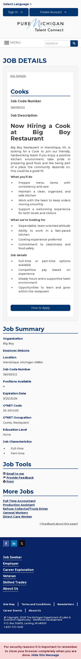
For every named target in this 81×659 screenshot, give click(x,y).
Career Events (12, 610)
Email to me (15, 473)
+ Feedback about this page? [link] (59, 523)
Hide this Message (45, 655)
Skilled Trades (15, 582)
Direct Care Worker (17, 516)
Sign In (13, 12)
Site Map (9, 604)
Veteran (9, 576)
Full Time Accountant (19, 501)
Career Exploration (18, 570)
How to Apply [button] (40, 308)
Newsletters (65, 604)
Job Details (18, 76)
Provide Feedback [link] (20, 477)
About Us (10, 588)
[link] (40, 24)
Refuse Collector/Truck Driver (25, 509)
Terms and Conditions (36, 604)
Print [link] (10, 481)
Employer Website (16, 350)
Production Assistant (19, 505)
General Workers (15, 512)
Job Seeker (12, 557)
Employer (11, 563)
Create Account (51, 12)
